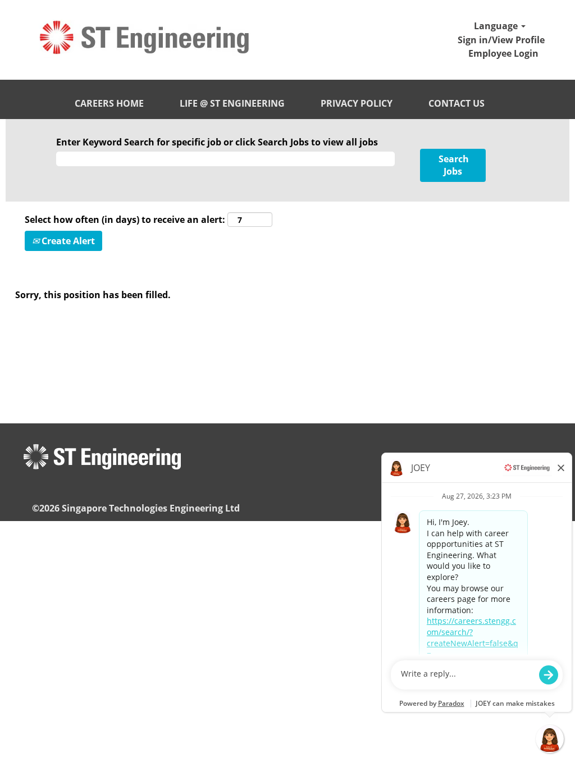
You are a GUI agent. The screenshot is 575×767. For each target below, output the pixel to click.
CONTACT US (456, 103)
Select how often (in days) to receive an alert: (125, 219)
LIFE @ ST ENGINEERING (232, 103)
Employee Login (503, 53)
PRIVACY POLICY (357, 103)
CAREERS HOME (109, 103)
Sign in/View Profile (501, 40)
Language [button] (497, 26)
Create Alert (67, 241)
